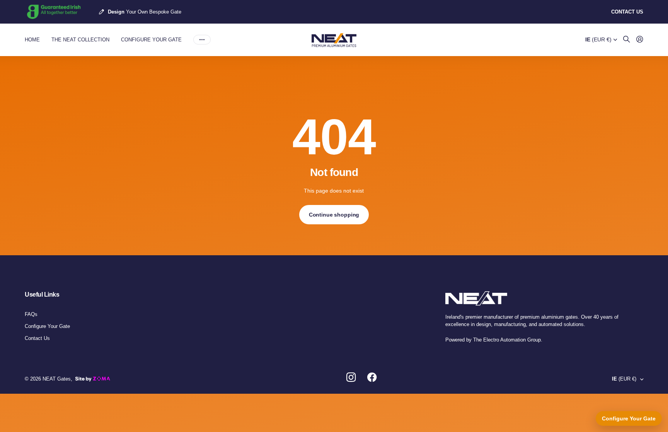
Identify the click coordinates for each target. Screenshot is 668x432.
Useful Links (42, 294)
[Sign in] (639, 39)
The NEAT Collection (80, 40)
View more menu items (202, 40)
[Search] (626, 39)
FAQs (31, 314)
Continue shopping (334, 215)
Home (32, 40)
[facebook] (372, 377)
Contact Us (37, 338)
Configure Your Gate (151, 40)
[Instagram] (351, 377)
